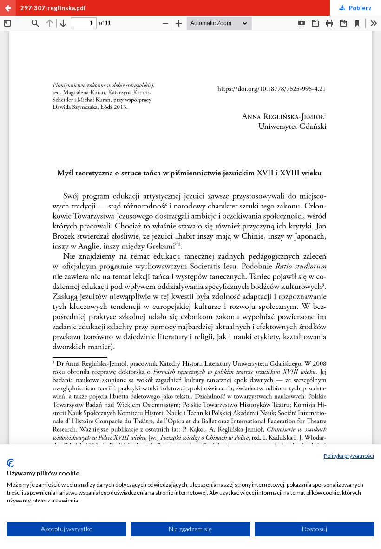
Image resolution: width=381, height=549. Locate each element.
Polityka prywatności (349, 455)
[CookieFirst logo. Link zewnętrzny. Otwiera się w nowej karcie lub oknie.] (10, 463)
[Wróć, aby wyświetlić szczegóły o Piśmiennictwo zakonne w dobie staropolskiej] (8, 8)
